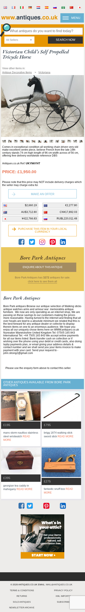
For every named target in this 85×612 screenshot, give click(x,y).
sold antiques (22, 602)
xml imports (63, 596)
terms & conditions (22, 590)
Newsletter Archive (21, 607)
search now (65, 39)
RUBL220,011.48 (67, 218)
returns (22, 596)
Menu (75, 18)
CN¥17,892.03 (68, 212)
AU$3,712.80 (29, 212)
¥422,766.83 (29, 218)
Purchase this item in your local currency (42, 230)
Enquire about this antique (43, 267)
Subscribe (63, 602)
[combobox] (19, 40)
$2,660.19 (31, 205)
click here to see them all (42, 281)
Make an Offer (42, 194)
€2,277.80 (71, 205)
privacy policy (63, 590)
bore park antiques (42, 257)
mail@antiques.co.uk (59, 584)
